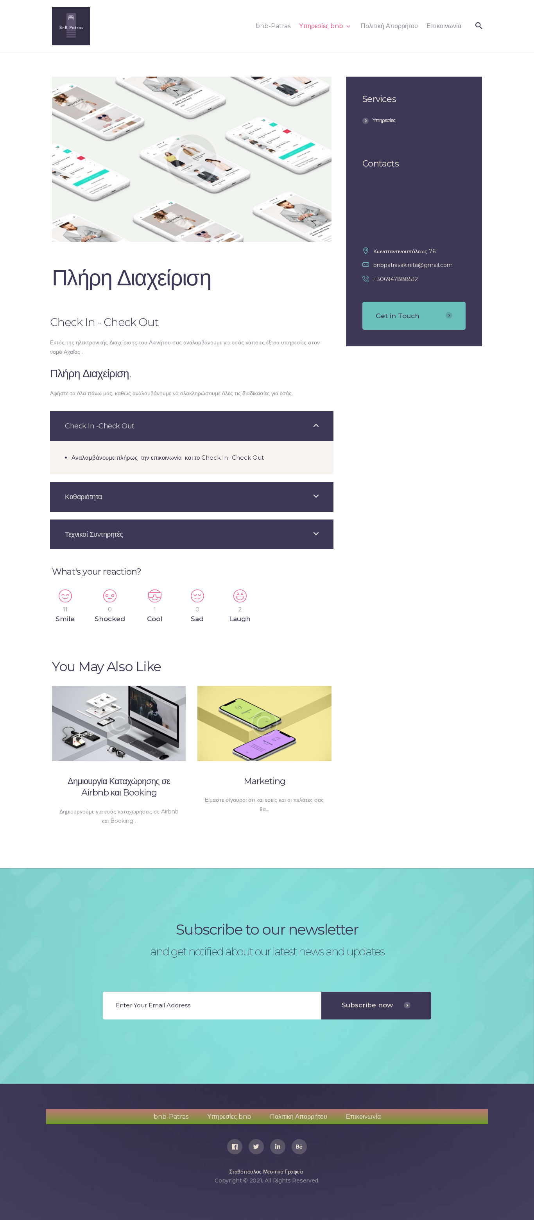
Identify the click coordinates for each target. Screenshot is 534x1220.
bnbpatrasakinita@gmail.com (413, 265)
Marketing (264, 781)
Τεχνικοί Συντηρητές (94, 534)
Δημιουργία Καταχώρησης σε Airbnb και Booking (119, 787)
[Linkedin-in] (277, 1146)
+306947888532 (395, 279)
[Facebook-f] (234, 1146)
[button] (191, 426)
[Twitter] (256, 1146)
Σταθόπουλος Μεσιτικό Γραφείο (266, 1171)
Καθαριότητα (83, 497)
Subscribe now (367, 1005)
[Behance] (299, 1146)
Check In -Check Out (99, 426)
